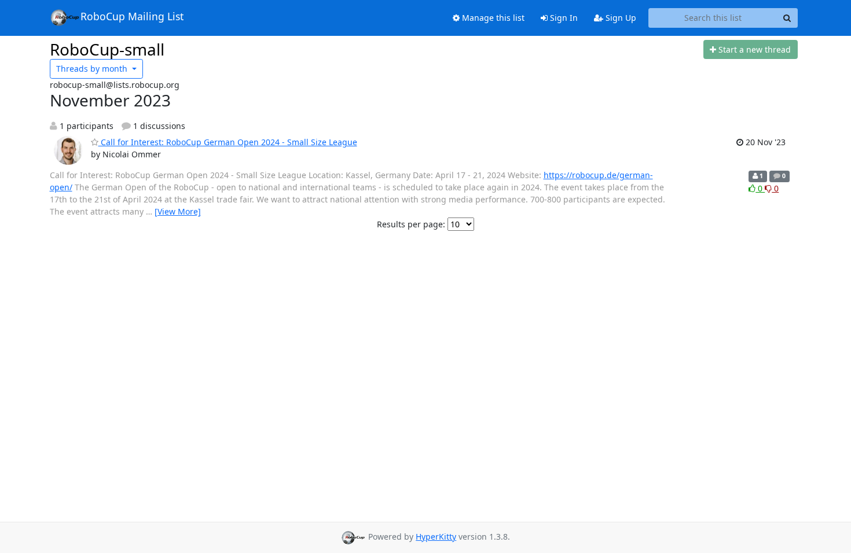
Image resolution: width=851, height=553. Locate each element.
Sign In (563, 17)
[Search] (787, 18)
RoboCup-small (107, 49)
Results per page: (411, 224)
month (93, 68)
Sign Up (619, 17)
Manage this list (492, 17)
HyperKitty (436, 536)
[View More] (178, 211)
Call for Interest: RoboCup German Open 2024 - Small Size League (227, 142)
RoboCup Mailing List (132, 16)
